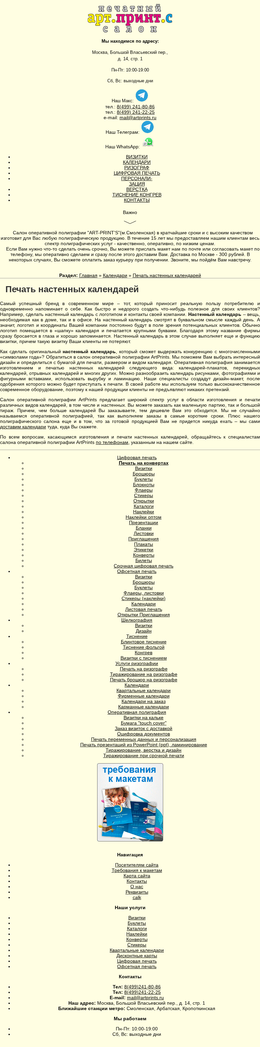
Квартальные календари (143, 690)
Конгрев (143, 652)
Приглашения (143, 538)
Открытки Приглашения (143, 614)
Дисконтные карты (136, 955)
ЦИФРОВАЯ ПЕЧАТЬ (137, 173)
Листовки (144, 533)
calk (137, 897)
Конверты (143, 555)
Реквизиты (137, 892)
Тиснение (137, 636)
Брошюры (144, 473)
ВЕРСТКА (137, 189)
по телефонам (112, 442)
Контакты (137, 881)
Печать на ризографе (144, 668)
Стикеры (143, 495)
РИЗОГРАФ (136, 167)
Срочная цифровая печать (143, 566)
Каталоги (144, 506)
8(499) (124, 106)
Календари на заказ (144, 701)
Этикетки (143, 549)
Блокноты (143, 484)
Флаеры (144, 490)
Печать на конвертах (144, 463)
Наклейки (143, 511)
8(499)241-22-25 (142, 992)
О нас (136, 886)
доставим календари (23, 426)
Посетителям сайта (136, 865)
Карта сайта (137, 875)
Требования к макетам (137, 870)
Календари (115, 275)
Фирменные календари (144, 696)
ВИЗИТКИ (137, 156)
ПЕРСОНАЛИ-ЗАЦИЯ (136, 181)
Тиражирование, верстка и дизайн (143, 750)
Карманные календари (143, 706)
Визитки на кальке (144, 717)
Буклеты (143, 479)
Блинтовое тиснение (144, 641)
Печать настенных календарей (167, 275)
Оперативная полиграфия (137, 712)
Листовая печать (143, 609)
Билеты (143, 560)
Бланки (144, 528)
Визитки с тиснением (144, 658)
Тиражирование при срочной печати (143, 755)
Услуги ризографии (136, 663)
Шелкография (136, 620)
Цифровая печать (137, 457)
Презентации (143, 522)
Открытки (143, 501)
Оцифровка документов (143, 733)
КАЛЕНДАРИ (137, 162)
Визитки (143, 468)
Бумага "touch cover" (144, 723)
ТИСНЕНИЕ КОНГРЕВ (136, 194)
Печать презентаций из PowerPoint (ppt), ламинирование (143, 744)
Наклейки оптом (143, 517)
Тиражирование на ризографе (143, 674)
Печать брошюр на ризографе (143, 679)
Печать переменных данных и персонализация (143, 739)
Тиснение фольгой (144, 647)
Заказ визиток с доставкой (143, 728)
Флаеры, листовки (144, 593)
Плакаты (143, 544)
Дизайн (144, 631)
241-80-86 (143, 106)
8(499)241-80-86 (142, 986)
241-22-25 (143, 112)
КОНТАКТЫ (137, 200)
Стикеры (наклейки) (144, 598)
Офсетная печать (136, 571)
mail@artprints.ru (138, 117)
